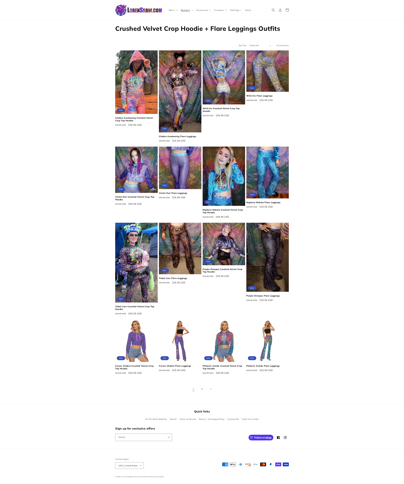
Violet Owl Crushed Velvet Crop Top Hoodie (134, 198)
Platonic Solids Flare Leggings (263, 366)
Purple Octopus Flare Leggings (263, 295)
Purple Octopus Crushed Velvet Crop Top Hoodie (222, 270)
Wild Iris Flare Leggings (259, 95)
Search (173, 419)
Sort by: (242, 45)
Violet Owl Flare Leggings (173, 193)
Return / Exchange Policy (211, 419)
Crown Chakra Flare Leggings (175, 366)
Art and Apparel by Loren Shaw (134, 476)
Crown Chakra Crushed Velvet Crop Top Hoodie (134, 367)
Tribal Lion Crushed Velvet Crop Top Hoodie (134, 307)
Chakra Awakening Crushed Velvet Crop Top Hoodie (134, 119)
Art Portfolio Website (156, 419)
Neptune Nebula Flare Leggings (263, 202)
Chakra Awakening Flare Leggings (177, 136)
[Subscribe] (168, 437)
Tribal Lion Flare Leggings (173, 278)
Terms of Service (188, 419)
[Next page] (210, 388)
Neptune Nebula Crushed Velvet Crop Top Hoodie (223, 211)
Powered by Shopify (156, 476)
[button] (173, 10)
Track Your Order (250, 419)
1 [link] (193, 388)
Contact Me (233, 419)
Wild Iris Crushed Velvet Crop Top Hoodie (221, 109)
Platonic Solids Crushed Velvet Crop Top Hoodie (222, 367)
